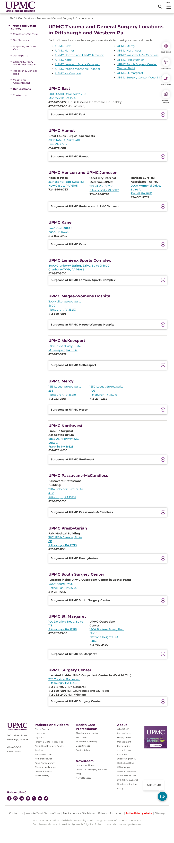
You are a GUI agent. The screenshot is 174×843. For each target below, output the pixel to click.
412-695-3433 (14, 747)
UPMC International (127, 780)
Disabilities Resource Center (49, 746)
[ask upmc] (162, 796)
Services (39, 750)
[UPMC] (20, 7)
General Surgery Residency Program (25, 63)
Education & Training (86, 741)
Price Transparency (45, 763)
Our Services (21, 40)
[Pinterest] (28, 798)
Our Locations (22, 88)
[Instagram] (15, 798)
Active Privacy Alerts (139, 813)
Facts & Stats (123, 733)
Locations (40, 733)
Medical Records (43, 754)
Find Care (166, 52)
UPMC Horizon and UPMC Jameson (79, 55)
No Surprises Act (43, 758)
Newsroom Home (85, 765)
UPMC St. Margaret (130, 73)
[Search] (160, 7)
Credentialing (83, 750)
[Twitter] (34, 798)
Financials (122, 754)
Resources (81, 737)
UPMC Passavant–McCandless (138, 55)
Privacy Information (110, 813)
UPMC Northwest (129, 50)
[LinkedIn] (21, 798)
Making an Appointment (21, 81)
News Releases (83, 778)
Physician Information (87, 733)
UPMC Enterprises (126, 771)
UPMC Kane (63, 59)
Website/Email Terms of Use (43, 813)
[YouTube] (40, 798)
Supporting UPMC (126, 758)
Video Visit (166, 84)
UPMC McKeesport (68, 73)
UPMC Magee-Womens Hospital (77, 68)
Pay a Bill (39, 737)
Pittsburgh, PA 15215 (62, 629)
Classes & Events (43, 771)
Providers (166, 68)
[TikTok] (46, 798)
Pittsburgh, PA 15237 (62, 497)
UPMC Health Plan (127, 775)
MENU (169, 2)
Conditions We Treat (26, 34)
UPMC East (63, 46)
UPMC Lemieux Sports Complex (77, 64)
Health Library (42, 775)
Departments (83, 746)
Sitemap (160, 813)
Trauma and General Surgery (24, 27)
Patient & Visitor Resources (49, 741)
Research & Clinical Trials (25, 72)
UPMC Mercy (126, 46)
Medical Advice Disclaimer (79, 813)
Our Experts (20, 55)
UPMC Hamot (64, 50)
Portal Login (166, 101)
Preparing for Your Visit (24, 48)
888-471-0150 (14, 751)
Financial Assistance (45, 767)
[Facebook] (9, 798)
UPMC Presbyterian (130, 59)
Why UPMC (123, 729)
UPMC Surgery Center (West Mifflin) (141, 77)
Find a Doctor (42, 729)
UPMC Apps (123, 767)
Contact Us (20, 95)
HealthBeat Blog (125, 763)
